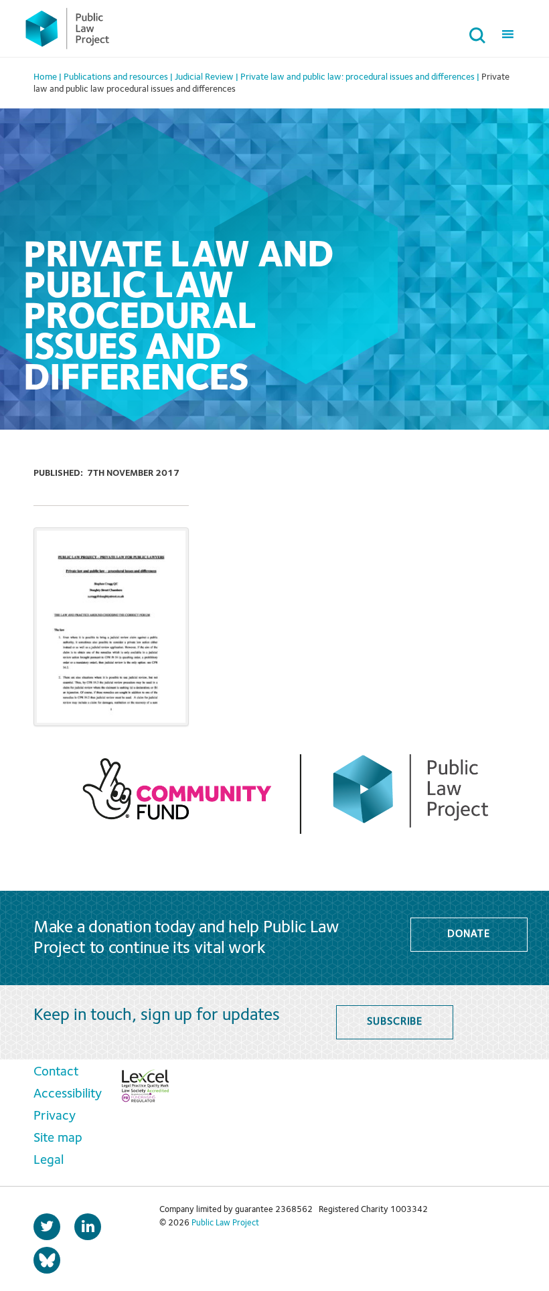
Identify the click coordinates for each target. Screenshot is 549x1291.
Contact (55, 1072)
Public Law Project (225, 1223)
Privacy (54, 1116)
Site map (57, 1138)
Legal (48, 1160)
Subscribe (394, 1022)
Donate (468, 934)
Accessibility (67, 1094)
